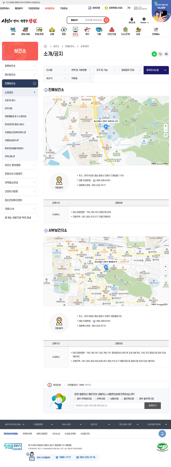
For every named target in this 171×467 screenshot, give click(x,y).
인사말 (49, 70)
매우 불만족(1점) (146, 399)
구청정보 (63, 8)
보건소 (56, 46)
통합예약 (19, 8)
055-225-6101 (103, 180)
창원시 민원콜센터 (43, 458)
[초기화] (165, 134)
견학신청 (8, 156)
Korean (143, 22)
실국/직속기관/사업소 (13, 424)
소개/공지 (9, 92)
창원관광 (96, 8)
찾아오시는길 (152, 70)
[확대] (165, 126)
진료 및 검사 (10, 100)
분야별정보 (49, 8)
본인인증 (132, 22)
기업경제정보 (33, 8)
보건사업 (8, 108)
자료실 (74, 78)
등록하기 (152, 405)
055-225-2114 (87, 457)
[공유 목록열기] (154, 54)
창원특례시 (4, 8)
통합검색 (74, 20)
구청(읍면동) (38, 424)
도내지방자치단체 (154, 424)
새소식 (49, 78)
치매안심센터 (10, 140)
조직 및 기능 (102, 70)
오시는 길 (56, 434)
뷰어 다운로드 (42, 434)
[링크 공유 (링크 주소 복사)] (160, 54)
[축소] (165, 130)
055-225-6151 (103, 321)
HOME (45, 46)
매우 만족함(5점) (84, 399)
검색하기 (106, 20)
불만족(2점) (129, 399)
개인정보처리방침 (11, 434)
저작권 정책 (27, 434)
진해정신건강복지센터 (14, 132)
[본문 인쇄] (166, 54)
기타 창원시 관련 (125, 424)
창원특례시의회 (115, 8)
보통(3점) (114, 399)
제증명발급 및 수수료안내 (15, 116)
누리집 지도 (85, 434)
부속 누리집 (66, 424)
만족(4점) (101, 399)
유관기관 (93, 424)
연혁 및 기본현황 (79, 70)
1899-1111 (65, 457)
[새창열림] (128, 8)
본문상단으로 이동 (162, 433)
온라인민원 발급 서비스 (14, 124)
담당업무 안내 (127, 70)
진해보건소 (69, 46)
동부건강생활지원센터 (14, 148)
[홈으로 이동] (19, 21)
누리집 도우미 (70, 434)
